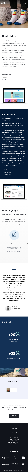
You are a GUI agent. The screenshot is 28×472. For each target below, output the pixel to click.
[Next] (27, 243)
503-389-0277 (14, 434)
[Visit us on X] (17, 451)
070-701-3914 (14, 440)
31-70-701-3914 (14, 447)
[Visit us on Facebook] (13, 451)
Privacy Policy (23, 470)
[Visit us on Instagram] (15, 451)
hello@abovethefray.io (14, 432)
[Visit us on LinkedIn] (10, 451)
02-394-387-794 (14, 443)
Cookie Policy (17, 470)
